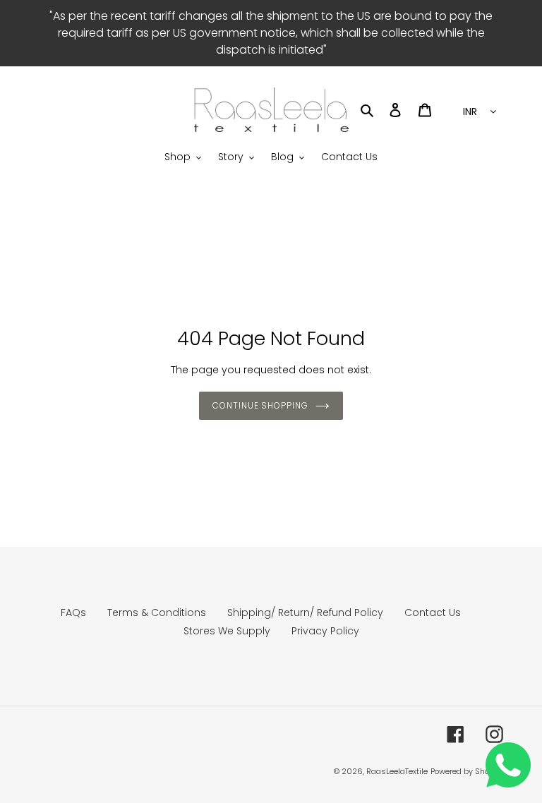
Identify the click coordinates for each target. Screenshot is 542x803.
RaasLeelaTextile (397, 771)
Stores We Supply (226, 631)
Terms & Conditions (156, 612)
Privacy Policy (325, 631)
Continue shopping (260, 405)
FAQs (73, 612)
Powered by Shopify (466, 771)
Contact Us (432, 612)
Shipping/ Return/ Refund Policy (305, 612)
